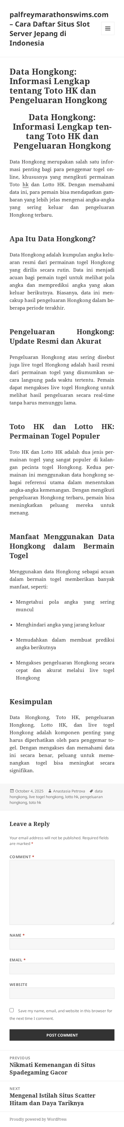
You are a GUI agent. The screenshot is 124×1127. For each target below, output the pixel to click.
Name (17, 935)
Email (18, 960)
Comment (22, 856)
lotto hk (71, 796)
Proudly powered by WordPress (38, 1119)
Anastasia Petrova (69, 791)
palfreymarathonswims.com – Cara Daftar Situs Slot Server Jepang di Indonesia (59, 28)
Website (18, 984)
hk (26, 184)
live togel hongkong (46, 796)
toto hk (35, 802)
